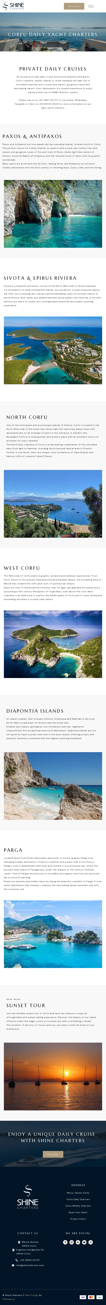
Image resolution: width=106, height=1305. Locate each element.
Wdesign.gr (9, 1299)
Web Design (31, 1295)
